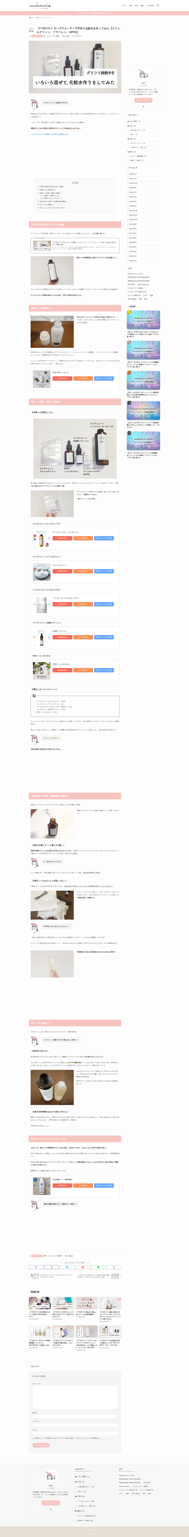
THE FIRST (131, 284)
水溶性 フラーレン (60, 631)
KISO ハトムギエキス (61, 664)
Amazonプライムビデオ (135, 274)
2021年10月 (133, 219)
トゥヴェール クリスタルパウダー (66, 598)
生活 (133, 126)
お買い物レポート (137, 130)
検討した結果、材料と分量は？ (51, 193)
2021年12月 (133, 210)
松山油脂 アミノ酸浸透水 (62, 1179)
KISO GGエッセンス (61, 372)
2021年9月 (133, 224)
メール (35, 1421)
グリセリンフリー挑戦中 (53, 36)
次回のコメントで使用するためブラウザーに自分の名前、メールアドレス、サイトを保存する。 (68, 1438)
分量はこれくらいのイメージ (53, 198)
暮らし (133, 134)
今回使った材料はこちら (51, 195)
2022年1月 (133, 206)
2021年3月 (133, 251)
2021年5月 (133, 242)
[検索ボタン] (157, 5)
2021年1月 (133, 261)
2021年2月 (133, 256)
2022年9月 (133, 188)
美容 (133, 139)
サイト (34, 1430)
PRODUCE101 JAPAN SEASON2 (138, 281)
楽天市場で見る (62, 378)
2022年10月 (133, 183)
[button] (36, 1267)
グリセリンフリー (37, 36)
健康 (151, 295)
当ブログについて (143, 100)
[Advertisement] (75, 157)
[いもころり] (40, 5)
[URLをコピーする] (114, 1267)
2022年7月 (133, 192)
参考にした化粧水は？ (48, 190)
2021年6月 (133, 238)
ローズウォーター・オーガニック (66, 532)
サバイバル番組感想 (138, 156)
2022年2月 (133, 201)
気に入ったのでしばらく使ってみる (52, 208)
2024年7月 (133, 178)
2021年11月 (133, 215)
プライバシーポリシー (94, 1530)
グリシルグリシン (60, 565)
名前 (34, 1413)
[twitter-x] (143, 107)
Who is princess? (143, 284)
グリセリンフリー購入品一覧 (137, 292)
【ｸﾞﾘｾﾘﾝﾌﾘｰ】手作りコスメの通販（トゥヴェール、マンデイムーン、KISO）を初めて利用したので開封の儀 (84, 243)
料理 (140, 299)
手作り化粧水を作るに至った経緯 (51, 186)
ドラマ (145, 295)
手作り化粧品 (66, 36)
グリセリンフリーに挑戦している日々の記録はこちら (50, 134)
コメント (36, 1384)
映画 (145, 299)
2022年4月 (133, 197)
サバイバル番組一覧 (134, 295)
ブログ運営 (135, 121)
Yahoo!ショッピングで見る (104, 378)
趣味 (133, 152)
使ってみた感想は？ (47, 204)
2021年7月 (133, 233)
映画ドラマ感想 (137, 160)
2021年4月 (133, 247)
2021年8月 (133, 229)
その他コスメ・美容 (138, 147)
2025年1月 (133, 174)
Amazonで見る (83, 378)
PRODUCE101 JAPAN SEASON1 (138, 277)
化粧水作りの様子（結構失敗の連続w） (53, 201)
